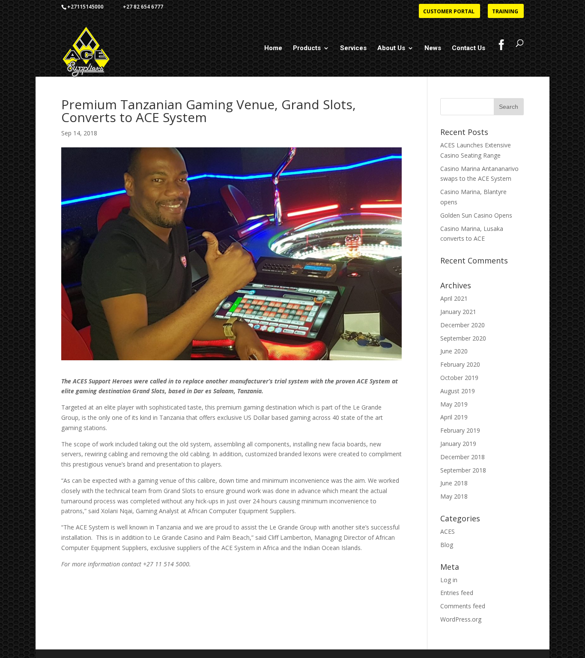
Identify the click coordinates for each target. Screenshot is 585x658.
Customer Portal (449, 12)
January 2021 (458, 312)
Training (505, 12)
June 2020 (454, 351)
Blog (446, 545)
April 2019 (454, 417)
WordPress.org (460, 619)
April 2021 (454, 298)
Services (353, 48)
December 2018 (462, 457)
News (432, 48)
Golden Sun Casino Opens (476, 215)
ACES (447, 531)
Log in (448, 580)
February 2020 (460, 364)
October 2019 (459, 378)
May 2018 (454, 496)
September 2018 (463, 470)
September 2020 (463, 338)
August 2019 (457, 391)
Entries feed (456, 593)
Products (307, 48)
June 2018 (454, 483)
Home (273, 48)
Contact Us (468, 48)
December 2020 (462, 325)
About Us (391, 48)
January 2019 (458, 444)
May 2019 (454, 404)
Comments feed (462, 606)
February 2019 (460, 430)
